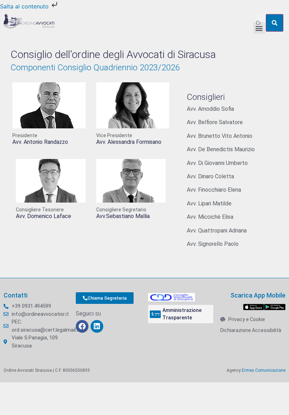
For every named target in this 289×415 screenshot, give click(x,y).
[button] (259, 28)
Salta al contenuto (25, 6)
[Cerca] (274, 23)
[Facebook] (82, 326)
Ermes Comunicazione (263, 370)
